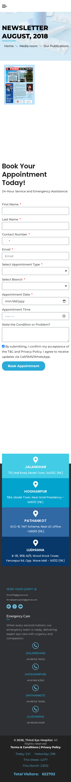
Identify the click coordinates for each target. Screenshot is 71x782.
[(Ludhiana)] (35, 709)
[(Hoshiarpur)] (35, 667)
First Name (10, 204)
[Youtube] (20, 606)
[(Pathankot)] (35, 688)
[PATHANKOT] (35, 513)
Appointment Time (16, 309)
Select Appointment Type (21, 264)
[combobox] (6, 241)
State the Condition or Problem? (26, 324)
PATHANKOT (35, 520)
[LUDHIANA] (35, 543)
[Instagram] (14, 606)
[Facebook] (9, 606)
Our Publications (56, 46)
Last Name (10, 219)
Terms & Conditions (24, 747)
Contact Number (15, 234)
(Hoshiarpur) (35, 674)
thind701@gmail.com (17, 595)
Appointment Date (16, 294)
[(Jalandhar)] (35, 645)
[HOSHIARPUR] (35, 484)
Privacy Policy (51, 747)
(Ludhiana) (35, 716)
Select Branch (12, 279)
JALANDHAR (35, 466)
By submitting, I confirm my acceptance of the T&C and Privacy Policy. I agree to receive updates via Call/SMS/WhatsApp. (35, 352)
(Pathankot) (35, 695)
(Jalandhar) (35, 653)
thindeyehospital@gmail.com (22, 599)
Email (6, 249)
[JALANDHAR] (35, 460)
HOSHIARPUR (35, 491)
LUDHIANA (35, 549)
